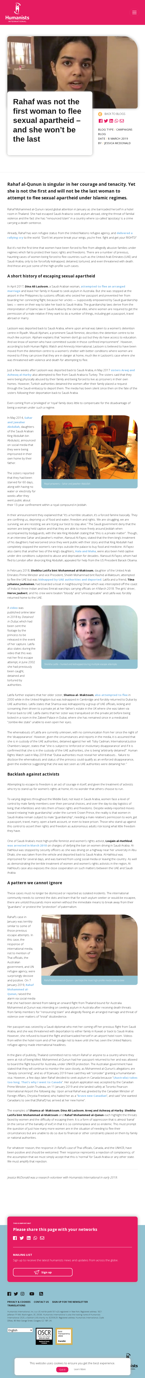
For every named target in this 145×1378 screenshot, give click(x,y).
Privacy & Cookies (18, 1301)
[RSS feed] (41, 1294)
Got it (62, 1369)
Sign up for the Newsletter (70, 1301)
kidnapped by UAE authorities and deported (69, 579)
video (14, 608)
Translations (16, 1305)
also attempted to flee (111, 695)
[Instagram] (22, 1294)
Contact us (41, 1301)
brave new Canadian (92, 1096)
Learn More (80, 1369)
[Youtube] (31, 1294)
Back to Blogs (114, 114)
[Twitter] (16, 1294)
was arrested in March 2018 (27, 845)
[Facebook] (9, 1294)
